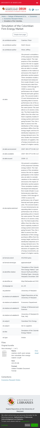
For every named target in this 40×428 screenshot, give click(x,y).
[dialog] (20, 420)
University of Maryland (11, 2)
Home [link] (4, 16)
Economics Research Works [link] (13, 19)
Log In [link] (37, 10)
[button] (14, 9)
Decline (27, 425)
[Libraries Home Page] (20, 401)
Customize (4, 425)
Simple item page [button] (20, 35)
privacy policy (25, 421)
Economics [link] (33, 16)
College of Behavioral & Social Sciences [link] (17, 16)
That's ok (34, 425)
